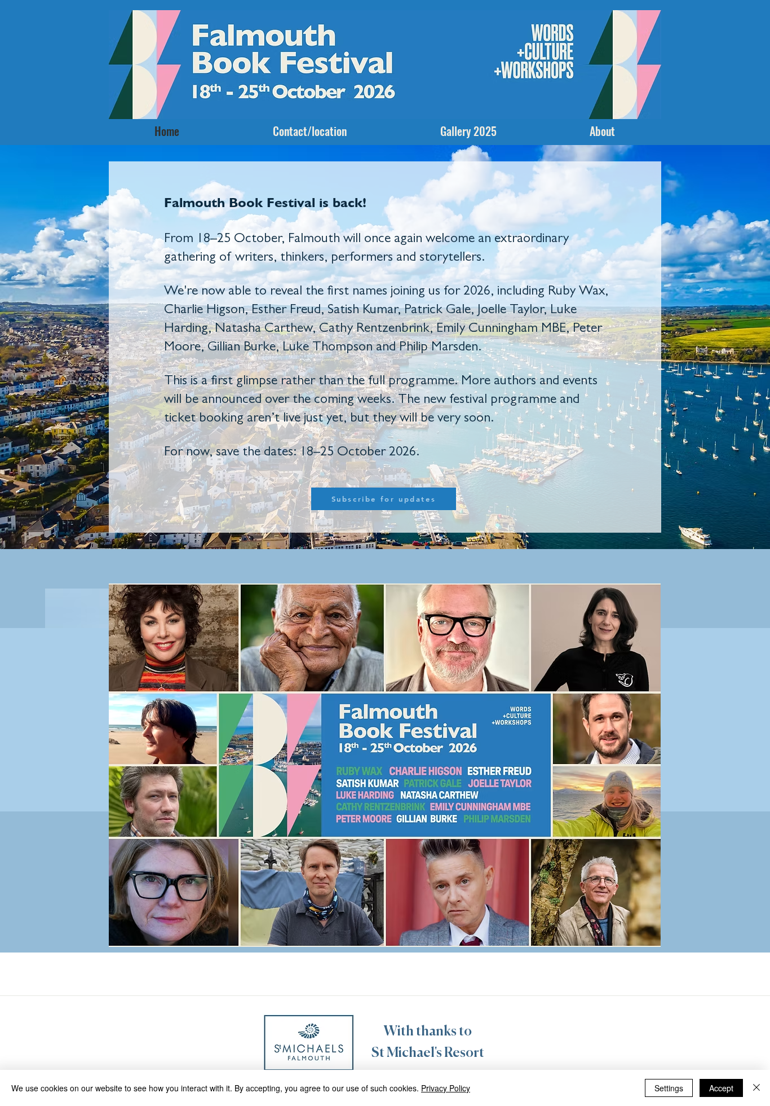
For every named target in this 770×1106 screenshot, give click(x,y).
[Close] (756, 1088)
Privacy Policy (445, 1088)
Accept (721, 1088)
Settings (668, 1088)
